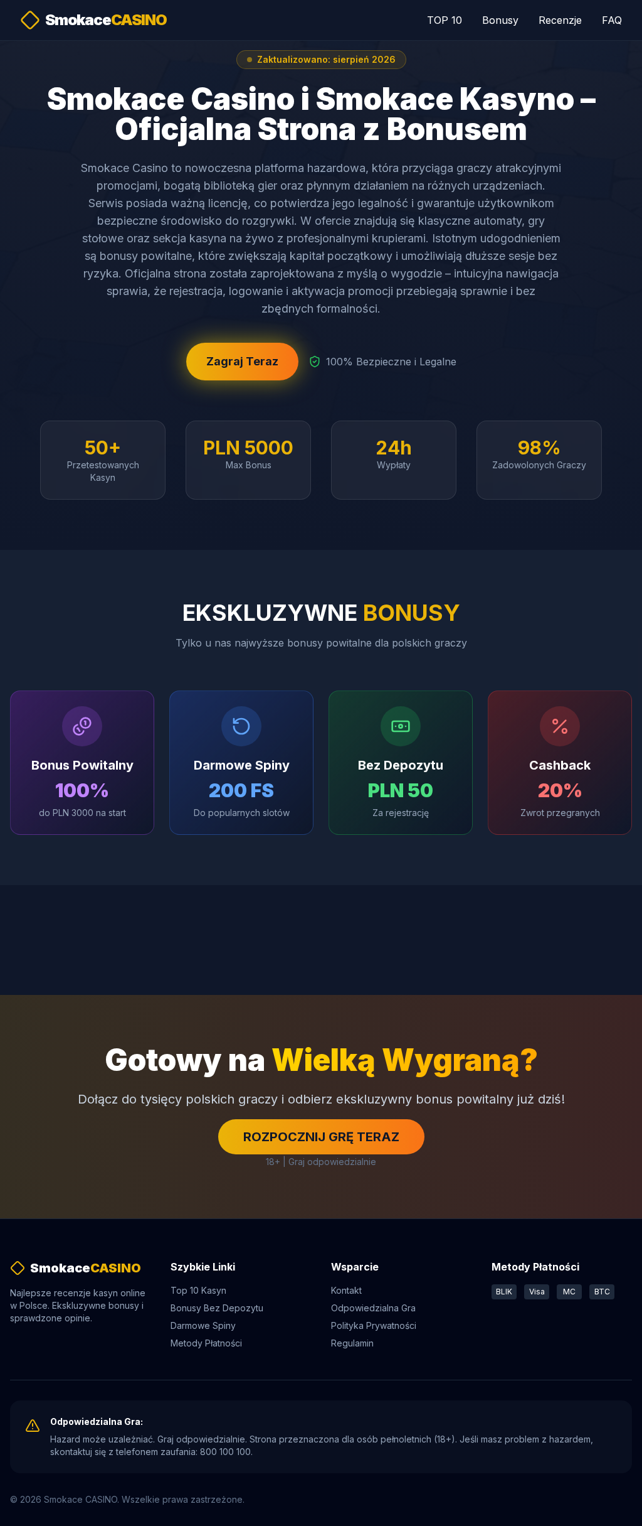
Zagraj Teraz (242, 361)
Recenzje (560, 20)
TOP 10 (444, 20)
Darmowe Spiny (203, 1325)
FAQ (612, 20)
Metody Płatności (206, 1343)
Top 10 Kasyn (198, 1290)
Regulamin (352, 1343)
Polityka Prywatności (373, 1325)
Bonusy (500, 20)
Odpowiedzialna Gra (373, 1308)
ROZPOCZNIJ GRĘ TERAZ (321, 1136)
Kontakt (346, 1290)
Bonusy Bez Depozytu (217, 1308)
